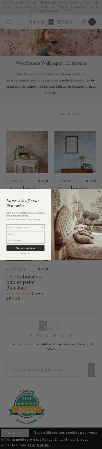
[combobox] (24, 227)
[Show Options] (43, 227)
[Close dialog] (99, 191)
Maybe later (25, 253)
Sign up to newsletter (25, 248)
